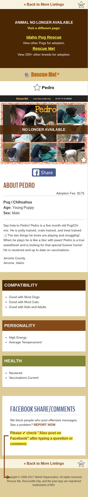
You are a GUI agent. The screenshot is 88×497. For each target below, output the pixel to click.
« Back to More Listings (44, 4)
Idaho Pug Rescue (43, 37)
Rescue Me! (44, 48)
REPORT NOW (44, 424)
